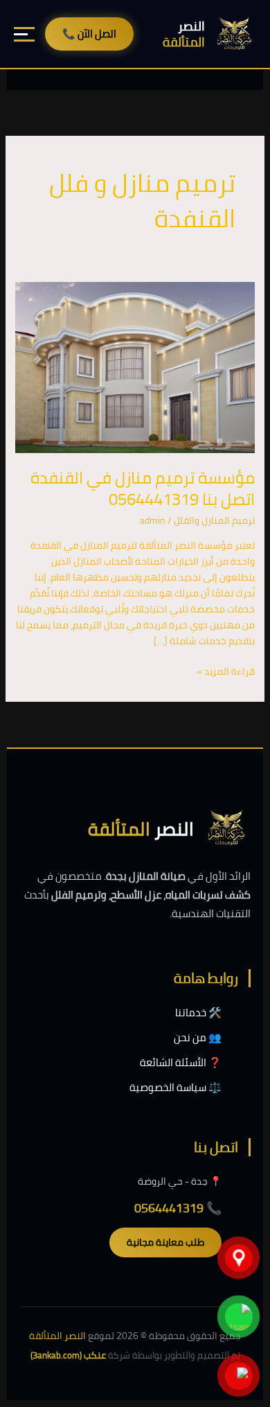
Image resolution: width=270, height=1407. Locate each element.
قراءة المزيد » (226, 672)
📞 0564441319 (178, 1207)
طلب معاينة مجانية (165, 1242)
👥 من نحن (198, 1037)
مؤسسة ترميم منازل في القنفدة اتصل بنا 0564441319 (142, 488)
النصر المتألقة (57, 1336)
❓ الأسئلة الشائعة (181, 1062)
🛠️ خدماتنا (198, 1012)
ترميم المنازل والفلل (214, 520)
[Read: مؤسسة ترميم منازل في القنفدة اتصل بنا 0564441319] (135, 366)
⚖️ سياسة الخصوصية (175, 1087)
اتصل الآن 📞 (89, 34)
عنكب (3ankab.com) (68, 1355)
